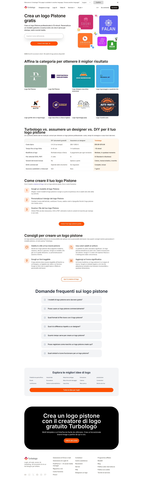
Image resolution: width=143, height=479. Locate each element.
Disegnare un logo (44, 7)
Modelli (100, 461)
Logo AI (55, 7)
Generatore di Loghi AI (60, 461)
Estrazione (83, 377)
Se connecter (105, 7)
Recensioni (79, 464)
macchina (66, 383)
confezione (33, 383)
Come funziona (58, 471)
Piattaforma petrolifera (36, 377)
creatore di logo (38, 184)
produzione (100, 377)
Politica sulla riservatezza (106, 467)
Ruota (31, 380)
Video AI (62, 7)
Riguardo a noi (58, 468)
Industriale (49, 377)
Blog (99, 464)
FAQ (76, 469)
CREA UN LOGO (71, 441)
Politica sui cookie (104, 469)
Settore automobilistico (53, 383)
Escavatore (49, 380)
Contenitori (100, 380)
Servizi (77, 467)
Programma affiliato (104, 458)
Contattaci (78, 458)
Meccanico (83, 383)
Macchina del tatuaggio (70, 380)
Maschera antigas (68, 377)
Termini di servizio (104, 472)
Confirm (98, 2)
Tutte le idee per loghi (71, 390)
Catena (82, 380)
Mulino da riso (101, 383)
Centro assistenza (81, 461)
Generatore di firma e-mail (62, 458)
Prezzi (55, 474)
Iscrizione (114, 7)
